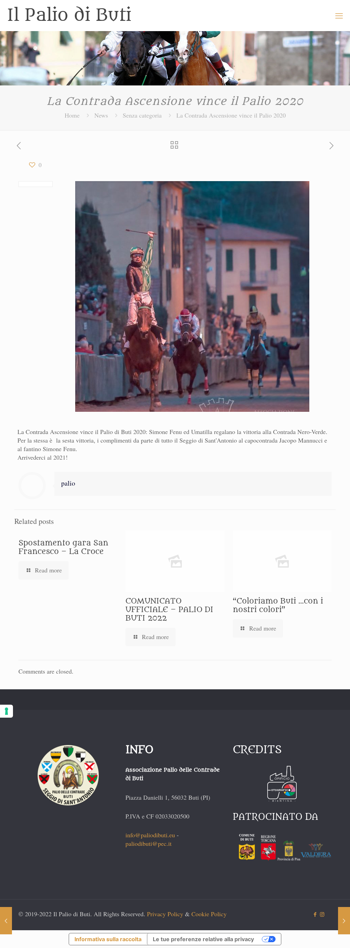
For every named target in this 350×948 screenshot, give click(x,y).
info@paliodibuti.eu (150, 835)
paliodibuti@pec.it (148, 843)
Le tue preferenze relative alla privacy (203, 939)
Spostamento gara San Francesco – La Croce (63, 547)
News (101, 115)
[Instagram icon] (322, 914)
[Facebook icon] (315, 914)
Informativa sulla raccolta (108, 939)
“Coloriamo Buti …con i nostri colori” (278, 605)
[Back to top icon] (317, 934)
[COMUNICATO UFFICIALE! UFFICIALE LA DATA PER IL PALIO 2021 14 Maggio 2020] (344, 920)
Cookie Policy (209, 914)
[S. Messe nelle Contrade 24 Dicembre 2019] (6, 920)
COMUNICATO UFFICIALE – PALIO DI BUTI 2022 (169, 610)
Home (72, 115)
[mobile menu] (339, 15)
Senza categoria (142, 115)
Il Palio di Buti (69, 15)
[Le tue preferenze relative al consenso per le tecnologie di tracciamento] (6, 711)
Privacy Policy (165, 914)
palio (68, 483)
